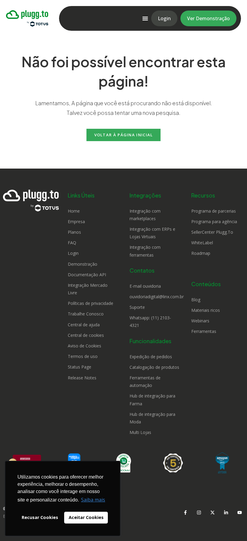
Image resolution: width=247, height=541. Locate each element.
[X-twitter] (212, 512)
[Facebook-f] (185, 512)
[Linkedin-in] (225, 512)
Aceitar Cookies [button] (86, 517)
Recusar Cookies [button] (40, 517)
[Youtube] (239, 512)
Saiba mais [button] (93, 499)
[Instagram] (198, 512)
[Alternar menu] (145, 18)
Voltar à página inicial (123, 135)
